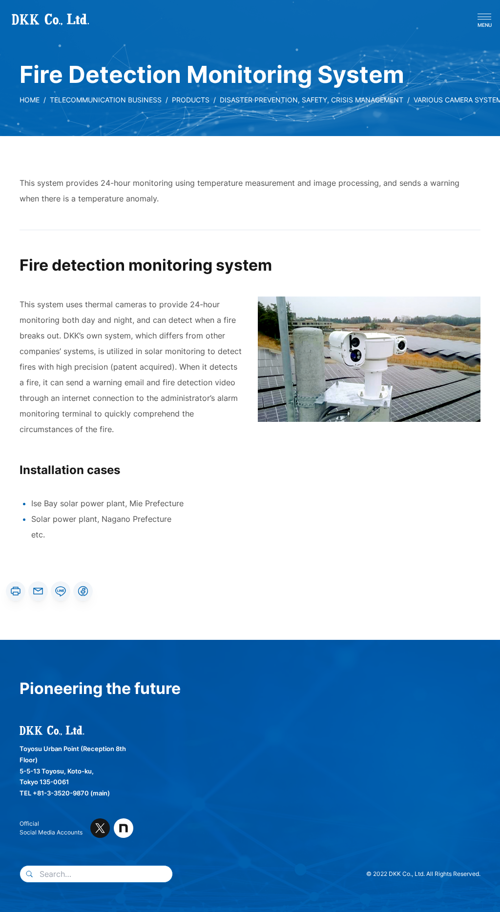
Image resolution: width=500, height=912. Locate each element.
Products (190, 100)
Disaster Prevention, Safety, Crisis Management (311, 100)
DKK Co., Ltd (35, 19)
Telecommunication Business (106, 100)
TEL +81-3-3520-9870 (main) (65, 793)
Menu (485, 24)
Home (30, 100)
